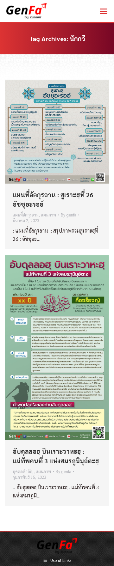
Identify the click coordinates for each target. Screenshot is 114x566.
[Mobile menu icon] (103, 11)
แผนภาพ (48, 214)
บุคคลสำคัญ (23, 471)
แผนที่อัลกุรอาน (26, 214)
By (68, 214)
